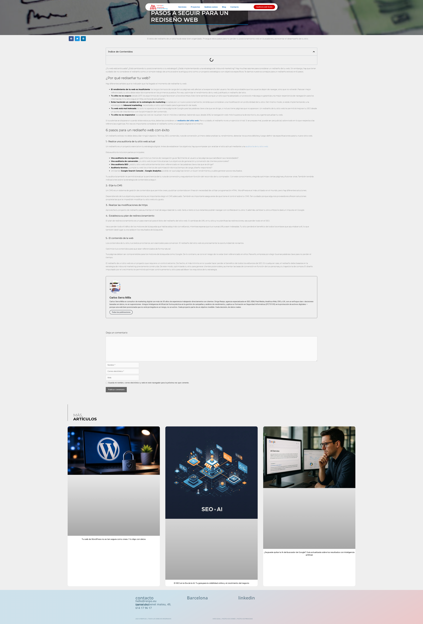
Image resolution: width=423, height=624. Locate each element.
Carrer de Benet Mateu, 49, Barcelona (153, 604)
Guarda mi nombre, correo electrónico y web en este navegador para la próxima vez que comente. (148, 383)
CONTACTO (144, 598)
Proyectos (195, 7)
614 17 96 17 (143, 608)
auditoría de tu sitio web (257, 146)
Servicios (182, 7)
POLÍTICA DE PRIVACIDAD (245, 619)
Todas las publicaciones (121, 312)
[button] (71, 38)
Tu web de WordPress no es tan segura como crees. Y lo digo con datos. (114, 539)
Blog (224, 7)
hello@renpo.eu (145, 601)
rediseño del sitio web (188, 121)
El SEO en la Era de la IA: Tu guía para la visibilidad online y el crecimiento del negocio (211, 583)
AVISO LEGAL (217, 619)
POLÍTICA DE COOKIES (229, 619)
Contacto (234, 7)
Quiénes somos (211, 7)
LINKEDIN (246, 598)
